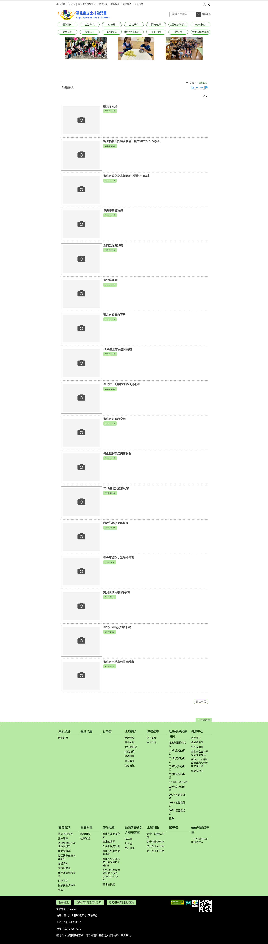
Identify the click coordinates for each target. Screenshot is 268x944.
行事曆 (112, 24)
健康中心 (197, 731)
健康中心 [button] (200, 24)
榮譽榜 (178, 32)
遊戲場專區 (64, 868)
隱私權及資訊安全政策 (89, 902)
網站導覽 (60, 4)
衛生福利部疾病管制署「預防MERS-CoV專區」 (111, 875)
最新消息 (64, 731)
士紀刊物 (153, 827)
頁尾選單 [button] (205, 720)
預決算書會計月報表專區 (134, 830)
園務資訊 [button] (67, 32)
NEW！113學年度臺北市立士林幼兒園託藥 (199, 762)
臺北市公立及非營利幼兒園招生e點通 (111, 862)
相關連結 (202, 82)
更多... (172, 818)
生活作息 (90, 24)
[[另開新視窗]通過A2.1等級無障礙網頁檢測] (177, 902)
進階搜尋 (206, 14)
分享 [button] (209, 4)
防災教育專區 (65, 833)
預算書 (128, 843)
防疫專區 (196, 737)
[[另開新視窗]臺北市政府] (195, 903)
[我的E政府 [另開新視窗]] (188, 903)
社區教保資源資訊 (178, 734)
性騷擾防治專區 (67, 885)
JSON (202, 88)
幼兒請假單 (64, 851)
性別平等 (63, 880)
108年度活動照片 (177, 804)
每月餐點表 (197, 742)
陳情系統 (103, 4)
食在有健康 (197, 747)
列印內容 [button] (206, 88)
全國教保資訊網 (111, 846)
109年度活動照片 (177, 796)
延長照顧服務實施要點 (67, 857)
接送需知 (63, 863)
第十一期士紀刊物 (155, 835)
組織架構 (130, 751)
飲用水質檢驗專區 (67, 874)
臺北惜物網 (109, 884)
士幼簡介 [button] (134, 24)
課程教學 (153, 731)
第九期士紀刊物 (155, 846)
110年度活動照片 (177, 788)
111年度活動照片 (178, 782)
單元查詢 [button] (205, 96)
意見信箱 (127, 4)
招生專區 (63, 838)
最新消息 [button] (67, 24)
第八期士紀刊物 (155, 851)
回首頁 (71, 4)
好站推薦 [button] (112, 32)
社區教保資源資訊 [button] (178, 24)
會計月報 (130, 848)
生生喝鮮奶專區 (200, 830)
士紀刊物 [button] (156, 32)
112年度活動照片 (177, 776)
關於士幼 (130, 737)
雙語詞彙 (115, 4)
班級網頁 (85, 833)
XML (197, 88)
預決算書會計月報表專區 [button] (134, 32)
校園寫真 (86, 827)
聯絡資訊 (130, 765)
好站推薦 (109, 827)
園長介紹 (130, 742)
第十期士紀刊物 (155, 841)
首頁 (192, 82)
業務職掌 (130, 756)
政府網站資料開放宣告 (121, 902)
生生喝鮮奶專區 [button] (200, 32)
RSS (193, 88)
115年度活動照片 (177, 752)
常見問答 (139, 4)
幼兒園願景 (131, 747)
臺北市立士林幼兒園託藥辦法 (199, 753)
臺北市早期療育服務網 (111, 853)
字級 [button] (204, 4)
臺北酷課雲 (109, 841)
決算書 (128, 839)
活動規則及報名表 (177, 744)
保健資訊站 (197, 770)
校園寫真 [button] (90, 32)
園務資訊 (64, 827)
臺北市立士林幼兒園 (84, 15)
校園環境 (85, 838)
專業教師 (130, 761)
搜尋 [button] (198, 14)
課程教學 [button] (156, 24)
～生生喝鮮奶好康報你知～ (199, 840)
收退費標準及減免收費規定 (67, 845)
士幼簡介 (131, 731)
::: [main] (60, 80)
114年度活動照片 (177, 760)
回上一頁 (201, 701)
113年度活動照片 (177, 768)
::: (57, 2)
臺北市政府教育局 (87, 4)
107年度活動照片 (177, 812)
